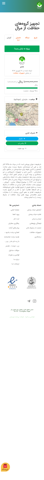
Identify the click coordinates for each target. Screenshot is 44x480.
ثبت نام (16, 219)
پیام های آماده (14, 228)
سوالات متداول (14, 250)
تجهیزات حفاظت (19, 73)
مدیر (22, 66)
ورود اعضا (16, 214)
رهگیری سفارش (13, 223)
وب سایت (21, 148)
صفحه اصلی (15, 210)
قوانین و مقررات (13, 255)
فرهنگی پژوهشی (35, 223)
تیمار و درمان (36, 219)
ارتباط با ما (15, 264)
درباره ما (16, 259)
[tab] (36, 38)
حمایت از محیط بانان (33, 228)
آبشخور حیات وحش (34, 210)
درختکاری (38, 237)
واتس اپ (21, 143)
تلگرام (21, 139)
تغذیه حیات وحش (34, 214)
